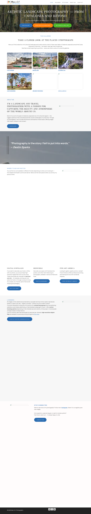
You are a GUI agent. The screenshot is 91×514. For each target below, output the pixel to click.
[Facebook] (49, 509)
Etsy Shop (65, 2)
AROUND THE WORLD (38, 91)
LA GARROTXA (61, 70)
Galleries (57, 2)
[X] (52, 509)
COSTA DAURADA (11, 91)
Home (51, 2)
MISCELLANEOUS (62, 91)
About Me (73, 2)
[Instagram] (54, 509)
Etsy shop (36, 314)
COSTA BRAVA (10, 70)
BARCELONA (36, 70)
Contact (80, 2)
